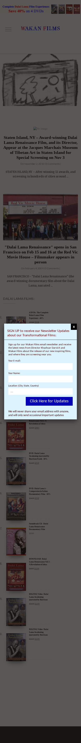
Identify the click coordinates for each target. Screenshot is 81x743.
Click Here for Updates (49, 401)
